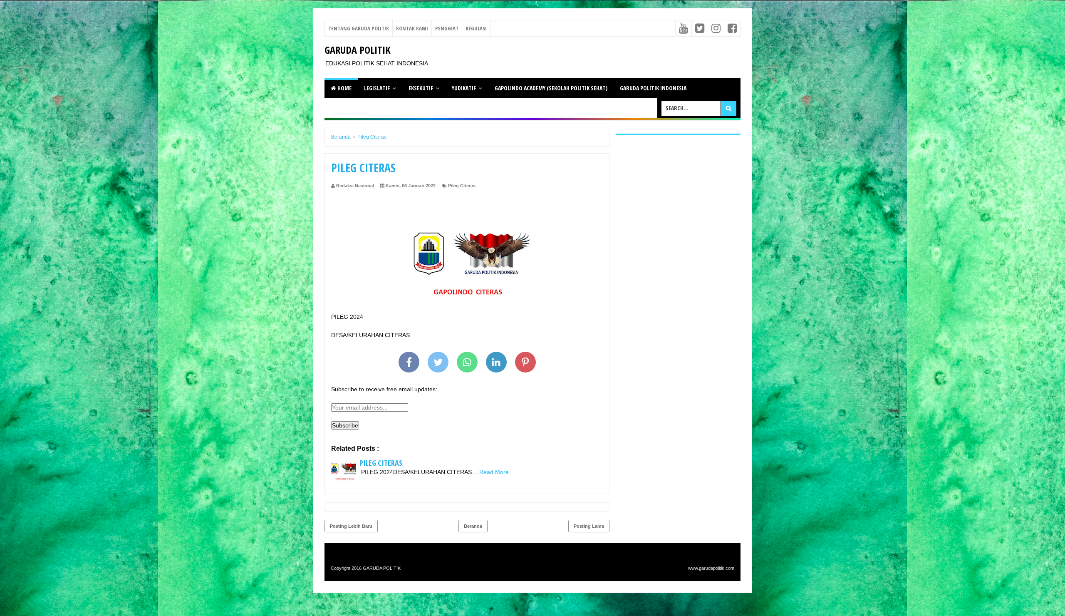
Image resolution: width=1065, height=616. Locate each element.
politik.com (723, 568)
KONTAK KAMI (412, 28)
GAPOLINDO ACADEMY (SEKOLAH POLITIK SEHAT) (551, 88)
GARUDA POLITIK (357, 50)
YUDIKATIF (464, 88)
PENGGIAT (446, 28)
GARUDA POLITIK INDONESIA (653, 88)
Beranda (473, 526)
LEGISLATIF (377, 88)
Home (344, 88)
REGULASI (476, 28)
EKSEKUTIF (421, 88)
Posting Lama (589, 526)
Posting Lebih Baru (351, 526)
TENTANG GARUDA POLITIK (358, 28)
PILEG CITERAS (380, 463)
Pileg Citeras (462, 185)
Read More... (496, 472)
